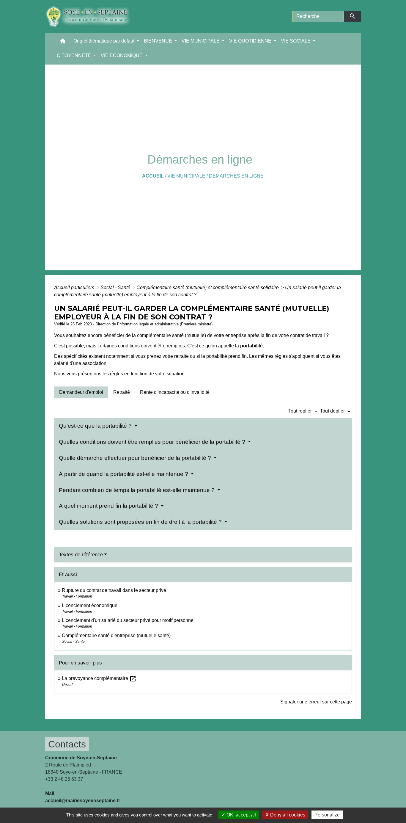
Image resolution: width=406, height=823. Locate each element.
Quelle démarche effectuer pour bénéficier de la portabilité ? (136, 458)
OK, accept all (240, 814)
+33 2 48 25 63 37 (64, 779)
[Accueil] (93, 16)
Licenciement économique (89, 605)
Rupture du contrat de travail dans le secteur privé (114, 590)
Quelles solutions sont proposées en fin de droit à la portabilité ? (141, 522)
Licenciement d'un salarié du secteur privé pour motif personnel (128, 620)
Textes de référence (81, 554)
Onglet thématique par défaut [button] (104, 40)
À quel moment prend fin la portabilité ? (109, 506)
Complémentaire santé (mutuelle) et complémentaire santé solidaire (208, 287)
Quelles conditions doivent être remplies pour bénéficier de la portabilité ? (153, 442)
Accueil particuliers (74, 287)
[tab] (81, 392)
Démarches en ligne (236, 175)
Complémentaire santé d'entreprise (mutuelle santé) (116, 635)
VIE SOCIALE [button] (296, 40)
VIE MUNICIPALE (186, 175)
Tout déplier (336, 410)
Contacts (67, 744)
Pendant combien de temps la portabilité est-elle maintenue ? (137, 490)
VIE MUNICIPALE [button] (201, 40)
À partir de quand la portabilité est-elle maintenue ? (124, 474)
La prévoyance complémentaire (99, 678)
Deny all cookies (287, 814)
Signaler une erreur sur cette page (316, 701)
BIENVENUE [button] (158, 40)
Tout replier (303, 410)
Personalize (327, 814)
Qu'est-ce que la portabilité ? (96, 426)
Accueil (153, 175)
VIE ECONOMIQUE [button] (122, 55)
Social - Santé (115, 287)
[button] (62, 42)
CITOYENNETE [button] (74, 55)
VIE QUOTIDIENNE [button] (251, 40)
